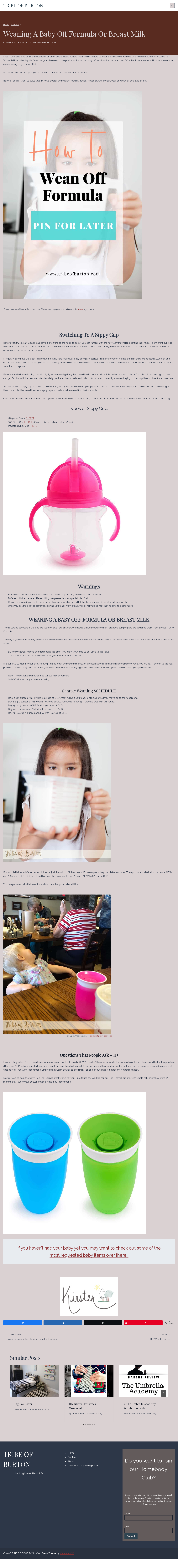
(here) (80, 309)
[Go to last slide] (14, 1393)
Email (127, 1526)
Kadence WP (67, 1553)
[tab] (83, 1424)
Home (71, 1452)
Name (127, 1513)
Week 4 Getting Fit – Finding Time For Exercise (33, 1337)
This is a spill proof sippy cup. (99, 1036)
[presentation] (34, 1381)
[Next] (163, 1393)
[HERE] (30, 418)
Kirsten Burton (23, 1409)
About (71, 1461)
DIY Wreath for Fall (160, 1337)
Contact (72, 1457)
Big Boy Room (23, 1404)
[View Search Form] (172, 5)
